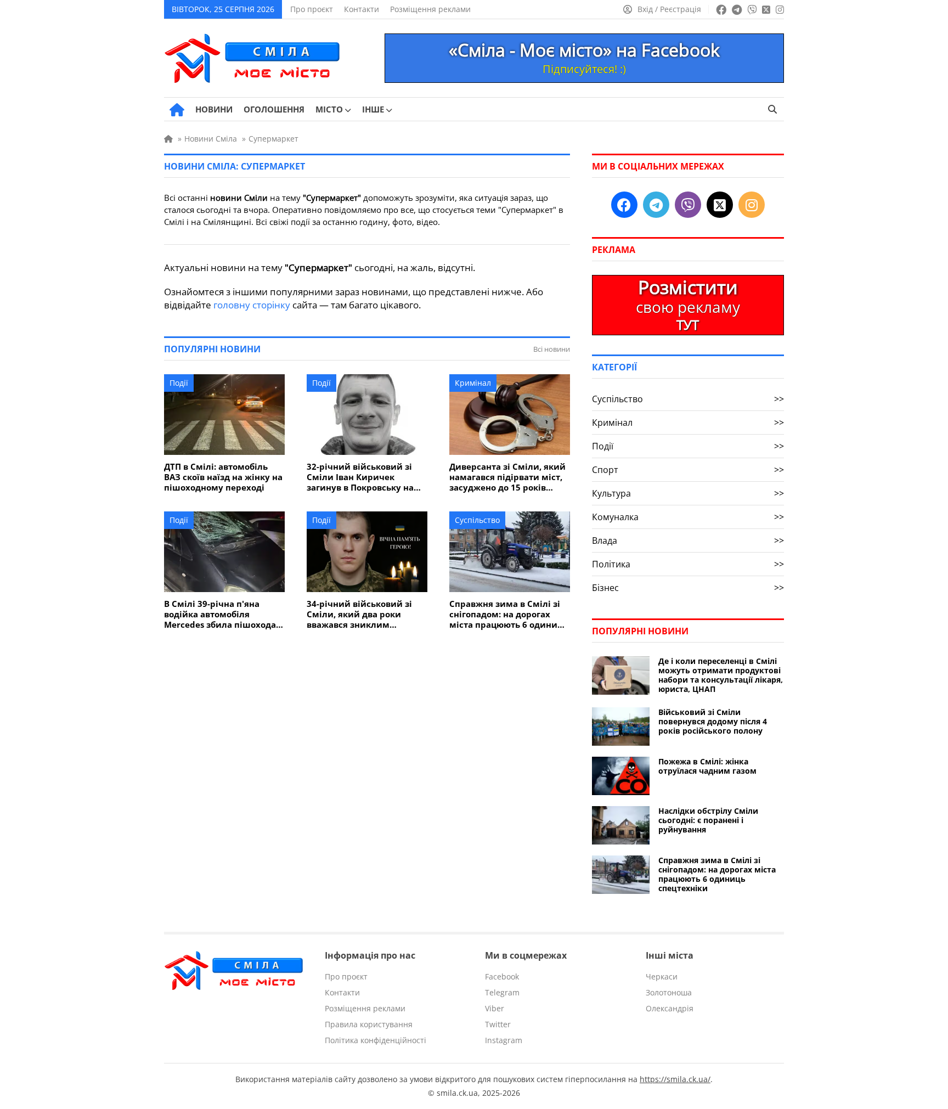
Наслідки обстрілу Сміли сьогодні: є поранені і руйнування (708, 820)
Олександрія (669, 1008)
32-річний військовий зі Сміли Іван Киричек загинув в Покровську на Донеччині (360, 477)
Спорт (688, 470)
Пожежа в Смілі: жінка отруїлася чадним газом (707, 766)
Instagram (503, 1040)
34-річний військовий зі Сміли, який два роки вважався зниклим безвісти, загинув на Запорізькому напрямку (360, 614)
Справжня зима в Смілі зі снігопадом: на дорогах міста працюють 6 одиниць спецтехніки (508, 614)
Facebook (502, 976)
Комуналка (688, 517)
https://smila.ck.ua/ (675, 1079)
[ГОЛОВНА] (177, 109)
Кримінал (473, 383)
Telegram (502, 992)
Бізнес (688, 588)
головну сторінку (251, 305)
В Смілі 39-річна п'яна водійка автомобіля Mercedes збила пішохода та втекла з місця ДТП (220, 614)
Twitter (498, 1024)
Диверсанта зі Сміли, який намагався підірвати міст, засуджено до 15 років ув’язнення (507, 477)
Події (179, 383)
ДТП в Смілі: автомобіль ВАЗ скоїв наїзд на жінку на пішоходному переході (223, 477)
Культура (688, 493)
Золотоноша (669, 992)
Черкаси (662, 976)
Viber (494, 1008)
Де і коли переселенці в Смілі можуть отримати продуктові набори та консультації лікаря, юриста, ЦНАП (720, 675)
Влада (688, 540)
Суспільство (477, 520)
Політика (688, 564)
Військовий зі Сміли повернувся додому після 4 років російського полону (712, 721)
